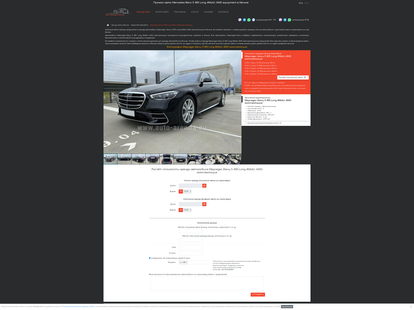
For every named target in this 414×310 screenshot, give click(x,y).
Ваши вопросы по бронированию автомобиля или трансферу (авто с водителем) (188, 274)
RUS (301, 3)
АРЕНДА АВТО (143, 12)
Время (173, 191)
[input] (190, 186)
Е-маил (172, 253)
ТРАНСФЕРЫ (180, 12)
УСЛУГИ (194, 12)
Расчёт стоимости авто (291, 77)
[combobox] (183, 262)
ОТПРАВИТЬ (258, 295)
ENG (307, 3)
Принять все (287, 306)
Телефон (172, 262)
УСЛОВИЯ (208, 12)
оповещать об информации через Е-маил (170, 258)
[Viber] (240, 19)
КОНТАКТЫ (223, 12)
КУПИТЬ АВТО (162, 12)
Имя (174, 247)
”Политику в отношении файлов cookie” (78, 306)
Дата (173, 186)
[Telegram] (244, 19)
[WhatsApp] (249, 19)
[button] (239, 102)
